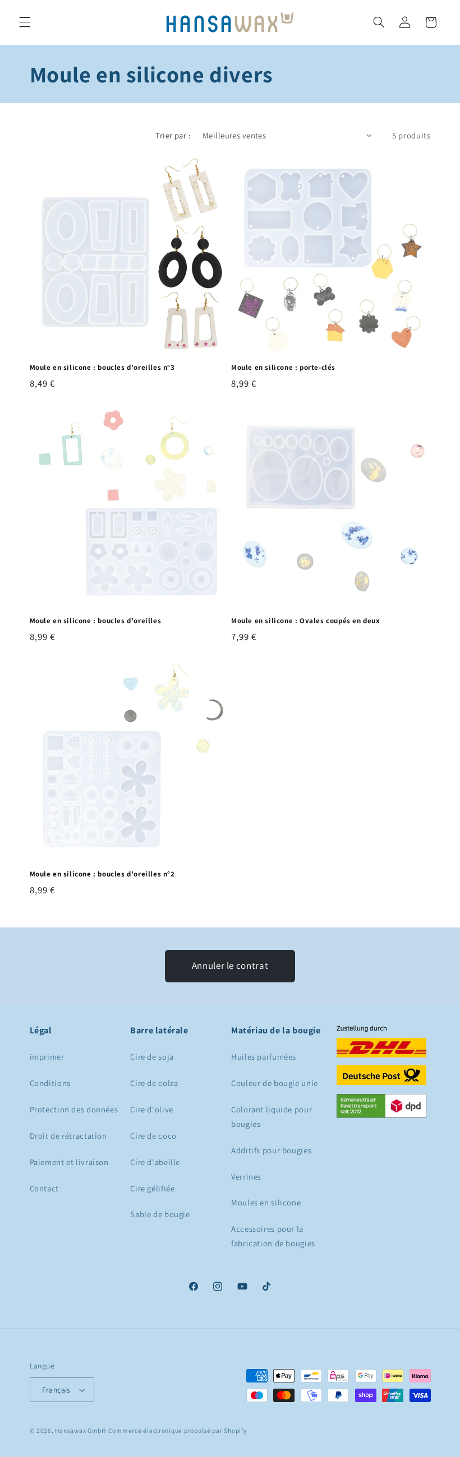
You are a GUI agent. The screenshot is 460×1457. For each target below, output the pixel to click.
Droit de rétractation (68, 1135)
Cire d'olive (151, 1109)
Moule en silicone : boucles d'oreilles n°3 (102, 367)
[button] (25, 22)
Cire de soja (152, 1056)
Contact (44, 1188)
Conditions (50, 1083)
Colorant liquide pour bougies (271, 1116)
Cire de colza (154, 1083)
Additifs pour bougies (271, 1150)
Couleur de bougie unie (274, 1083)
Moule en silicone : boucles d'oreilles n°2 (102, 874)
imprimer (47, 1056)
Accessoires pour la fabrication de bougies (273, 1236)
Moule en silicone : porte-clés (283, 367)
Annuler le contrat (230, 965)
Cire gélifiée (152, 1188)
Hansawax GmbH (80, 1430)
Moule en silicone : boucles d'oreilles (96, 620)
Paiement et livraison (69, 1162)
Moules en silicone (266, 1202)
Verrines (246, 1176)
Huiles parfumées (263, 1056)
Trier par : (173, 135)
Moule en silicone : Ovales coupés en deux (305, 620)
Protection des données (74, 1109)
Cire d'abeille (155, 1162)
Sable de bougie (160, 1214)
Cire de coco (153, 1135)
